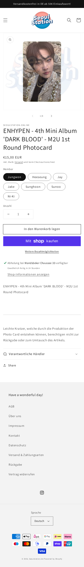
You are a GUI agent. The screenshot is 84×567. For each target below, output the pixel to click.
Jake (11, 187)
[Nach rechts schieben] (51, 116)
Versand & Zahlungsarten (26, 455)
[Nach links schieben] (32, 116)
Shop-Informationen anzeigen (28, 274)
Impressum (16, 426)
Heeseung (39, 177)
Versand (19, 162)
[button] (5, 20)
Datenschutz (17, 445)
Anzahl (7, 206)
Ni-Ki (11, 196)
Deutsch (39, 521)
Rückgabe (15, 464)
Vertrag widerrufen (22, 474)
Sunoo (56, 187)
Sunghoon (33, 187)
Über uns (15, 416)
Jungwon (14, 177)
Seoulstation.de (36, 559)
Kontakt (14, 435)
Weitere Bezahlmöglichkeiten (42, 251)
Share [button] (12, 365)
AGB (11, 406)
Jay (60, 177)
